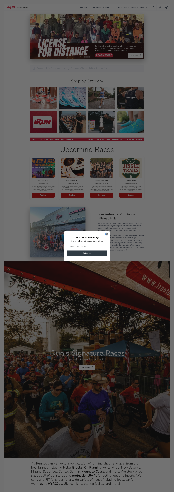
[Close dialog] (107, 234)
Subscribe (87, 253)
